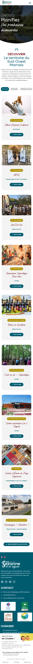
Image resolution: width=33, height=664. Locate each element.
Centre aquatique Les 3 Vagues (16, 425)
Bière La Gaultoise (16, 325)
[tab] (5, 89)
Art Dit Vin (16, 225)
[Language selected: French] (4, 557)
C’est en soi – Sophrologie (16, 375)
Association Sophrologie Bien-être (16, 275)
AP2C (16, 175)
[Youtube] (10, 581)
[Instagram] (6, 581)
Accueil (5, 15)
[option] (5, 557)
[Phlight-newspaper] (14, 581)
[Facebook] (2, 581)
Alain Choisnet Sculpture (16, 125)
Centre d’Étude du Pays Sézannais (16, 475)
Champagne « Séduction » (16, 524)
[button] (29, 2)
